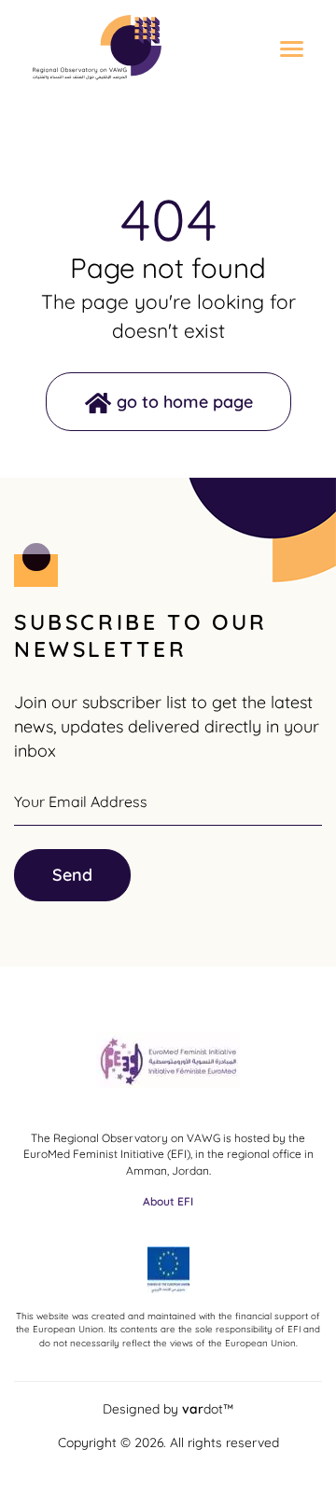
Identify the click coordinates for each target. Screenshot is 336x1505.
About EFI (168, 1201)
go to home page (185, 401)
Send (72, 874)
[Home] (97, 47)
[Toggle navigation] (284, 51)
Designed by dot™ (168, 1408)
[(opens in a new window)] (168, 1065)
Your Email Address (80, 801)
